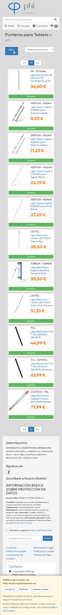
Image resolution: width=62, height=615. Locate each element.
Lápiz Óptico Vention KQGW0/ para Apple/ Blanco (42, 174)
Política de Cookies (44, 551)
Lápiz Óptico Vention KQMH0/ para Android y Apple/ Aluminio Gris (42, 111)
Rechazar (24, 589)
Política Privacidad (16, 551)
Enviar (48, 538)
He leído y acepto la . (31, 530)
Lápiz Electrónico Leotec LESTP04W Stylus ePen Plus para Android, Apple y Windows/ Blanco (42, 305)
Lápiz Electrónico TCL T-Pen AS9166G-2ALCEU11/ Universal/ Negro (42, 368)
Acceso (25, 26)
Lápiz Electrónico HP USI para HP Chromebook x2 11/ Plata (41, 79)
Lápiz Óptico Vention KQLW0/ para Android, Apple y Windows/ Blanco (42, 143)
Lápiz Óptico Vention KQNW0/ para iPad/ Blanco (42, 206)
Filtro (12, 49)
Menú (10, 26)
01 (31, 62)
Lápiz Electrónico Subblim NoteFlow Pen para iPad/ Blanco (40, 272)
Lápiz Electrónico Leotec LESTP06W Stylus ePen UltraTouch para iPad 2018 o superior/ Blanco (42, 242)
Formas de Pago (42, 554)
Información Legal (43, 547)
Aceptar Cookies (41, 589)
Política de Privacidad (23, 523)
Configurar (10, 589)
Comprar (31, 96)
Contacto (42, 26)
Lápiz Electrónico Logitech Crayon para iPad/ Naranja (41, 398)
